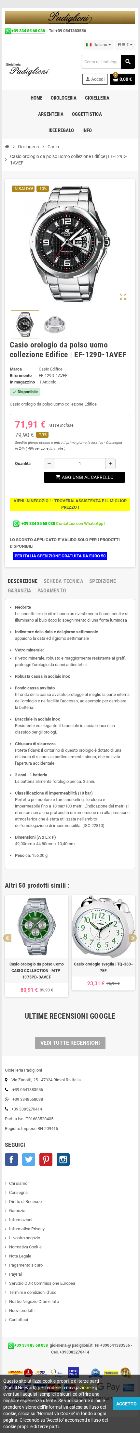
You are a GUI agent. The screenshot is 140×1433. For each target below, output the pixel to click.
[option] (36, 946)
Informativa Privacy (27, 1228)
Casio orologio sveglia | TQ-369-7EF (103, 967)
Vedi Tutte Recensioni (70, 1043)
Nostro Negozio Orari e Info (34, 1301)
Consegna (18, 1192)
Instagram (63, 1159)
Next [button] (133, 938)
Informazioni (20, 1219)
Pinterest (45, 1159)
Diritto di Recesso (25, 1201)
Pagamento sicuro (26, 1265)
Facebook (11, 1159)
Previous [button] (7, 938)
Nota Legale (20, 1256)
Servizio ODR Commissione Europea (42, 1283)
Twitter (28, 1159)
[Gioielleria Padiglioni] (31, 69)
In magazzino (22, 382)
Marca (16, 369)
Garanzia (17, 1210)
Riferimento (21, 375)
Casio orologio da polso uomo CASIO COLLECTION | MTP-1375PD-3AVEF (36, 970)
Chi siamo (18, 1183)
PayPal (15, 1274)
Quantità (23, 463)
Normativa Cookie (25, 1247)
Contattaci (18, 1319)
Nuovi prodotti (22, 1310)
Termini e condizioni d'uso (32, 1292)
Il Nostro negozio (24, 1237)
